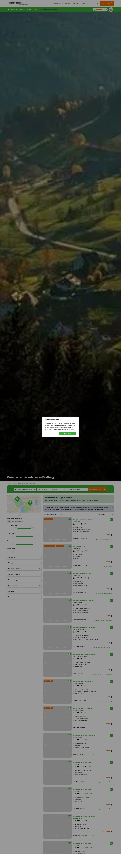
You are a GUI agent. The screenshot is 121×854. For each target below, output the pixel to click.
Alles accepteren (68, 433)
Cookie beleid (72, 429)
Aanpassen (51, 433)
